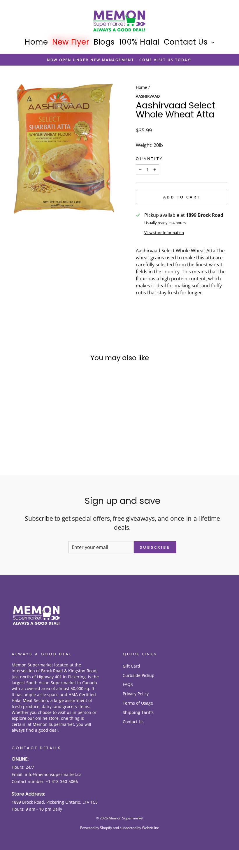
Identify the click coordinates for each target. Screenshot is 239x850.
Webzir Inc (150, 827)
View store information (164, 232)
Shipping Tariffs (138, 712)
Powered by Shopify (96, 827)
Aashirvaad (148, 96)
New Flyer (70, 42)
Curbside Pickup (138, 675)
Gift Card (131, 666)
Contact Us (187, 42)
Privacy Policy (136, 693)
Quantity (149, 158)
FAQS (128, 684)
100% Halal (139, 42)
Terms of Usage (138, 703)
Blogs (104, 42)
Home (36, 42)
